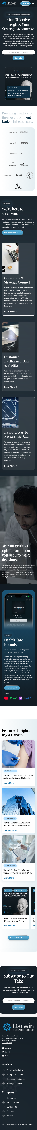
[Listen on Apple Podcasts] (20, 698)
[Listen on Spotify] (14, 698)
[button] (33, 3)
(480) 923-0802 (7, 1043)
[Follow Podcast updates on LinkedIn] (27, 698)
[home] (9, 3)
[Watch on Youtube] (6, 698)
